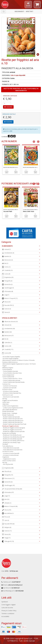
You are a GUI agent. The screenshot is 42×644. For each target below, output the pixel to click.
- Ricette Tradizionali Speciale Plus (12, 422)
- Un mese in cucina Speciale (10, 453)
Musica (7, 302)
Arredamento (9, 253)
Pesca (7, 517)
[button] (37, 5)
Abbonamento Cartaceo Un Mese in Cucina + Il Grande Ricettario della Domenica (18, 361)
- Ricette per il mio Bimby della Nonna (13, 440)
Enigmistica (8, 277)
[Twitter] (12, 137)
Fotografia (8, 281)
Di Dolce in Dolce (7, 389)
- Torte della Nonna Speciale (10, 448)
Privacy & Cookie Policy (8, 610)
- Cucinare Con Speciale (9, 388)
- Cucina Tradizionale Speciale (11, 380)
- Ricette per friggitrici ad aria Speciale (13, 431)
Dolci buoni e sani (7, 395)
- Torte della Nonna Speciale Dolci (12, 450)
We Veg (4, 462)
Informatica (8, 291)
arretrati (12, 72)
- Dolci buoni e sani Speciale (10, 397)
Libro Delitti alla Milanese (9, 409)
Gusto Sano (5, 402)
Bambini (7, 256)
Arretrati (29, 11)
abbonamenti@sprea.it (15, 585)
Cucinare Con (6, 384)
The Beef (5, 444)
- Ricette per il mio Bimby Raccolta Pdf (13, 437)
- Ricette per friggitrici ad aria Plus (12, 430)
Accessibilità (5, 616)
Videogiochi (9, 541)
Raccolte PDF (9, 305)
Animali (7, 249)
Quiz (6, 520)
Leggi (6, 295)
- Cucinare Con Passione (9, 386)
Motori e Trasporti (10, 298)
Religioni (7, 527)
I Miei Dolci (5, 404)
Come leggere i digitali (8, 605)
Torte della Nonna (7, 446)
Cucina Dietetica (7, 369)
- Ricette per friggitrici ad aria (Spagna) (13, 428)
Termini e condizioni (7, 613)
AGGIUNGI (9, 107)
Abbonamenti (19, 11)
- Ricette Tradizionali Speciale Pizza (12, 420)
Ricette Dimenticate (8, 411)
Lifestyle (7, 503)
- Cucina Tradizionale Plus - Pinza (12, 378)
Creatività (8, 270)
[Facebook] (9, 137)
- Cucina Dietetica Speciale (10, 371)
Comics (7, 267)
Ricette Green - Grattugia (9, 413)
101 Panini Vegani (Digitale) (10, 358)
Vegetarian (5, 457)
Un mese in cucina (7, 451)
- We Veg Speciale (7, 464)
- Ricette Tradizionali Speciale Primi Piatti (14, 424)
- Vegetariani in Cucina (9, 459)
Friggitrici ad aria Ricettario (10, 400)
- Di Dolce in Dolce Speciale (10, 391)
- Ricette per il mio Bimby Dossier (12, 435)
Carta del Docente (7, 608)
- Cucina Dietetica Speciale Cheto (12, 373)
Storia (7, 312)
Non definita (8, 513)
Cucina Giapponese (8, 375)
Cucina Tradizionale (8, 377)
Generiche (8, 284)
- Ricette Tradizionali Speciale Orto (12, 419)
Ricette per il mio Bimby (9, 433)
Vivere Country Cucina (9, 460)
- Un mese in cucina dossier (10, 455)
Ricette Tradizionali (8, 415)
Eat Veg (4, 398)
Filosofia (7, 471)
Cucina (12, 78)
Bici (6, 263)
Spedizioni (4, 602)
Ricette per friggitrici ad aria (10, 426)
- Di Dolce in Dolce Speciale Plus (11, 393)
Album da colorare (11, 321)
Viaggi (7, 538)
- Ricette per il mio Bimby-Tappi (11, 442)
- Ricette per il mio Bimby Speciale (12, 439)
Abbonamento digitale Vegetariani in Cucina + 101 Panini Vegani (19, 365)
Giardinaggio (9, 288)
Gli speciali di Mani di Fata (13, 489)
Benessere (8, 260)
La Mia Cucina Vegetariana (10, 406)
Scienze (7, 309)
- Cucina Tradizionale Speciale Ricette (13, 382)
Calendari (8, 342)
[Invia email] (14, 137)
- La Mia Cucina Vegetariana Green (12, 408)
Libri (6, 499)
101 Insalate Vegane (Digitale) (11, 356)
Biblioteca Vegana (7, 367)
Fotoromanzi (9, 478)
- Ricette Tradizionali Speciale (11, 417)
